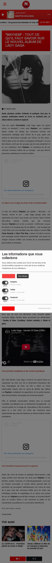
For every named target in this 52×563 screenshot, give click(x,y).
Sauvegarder (8, 308)
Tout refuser (22, 276)
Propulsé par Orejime (44, 308)
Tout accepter (8, 276)
